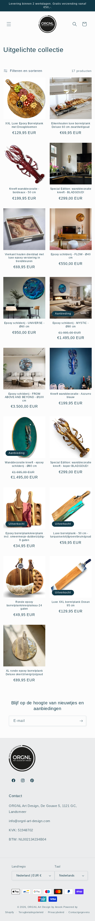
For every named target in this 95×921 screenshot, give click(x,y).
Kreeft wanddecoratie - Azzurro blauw (70, 395)
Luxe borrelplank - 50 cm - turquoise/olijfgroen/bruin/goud (70, 535)
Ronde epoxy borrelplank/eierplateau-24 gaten (24, 605)
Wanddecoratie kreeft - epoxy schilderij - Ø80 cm (24, 464)
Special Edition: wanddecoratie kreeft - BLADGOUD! (70, 190)
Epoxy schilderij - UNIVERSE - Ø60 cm (24, 324)
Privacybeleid (56, 912)
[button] (9, 24)
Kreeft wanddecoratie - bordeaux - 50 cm (24, 190)
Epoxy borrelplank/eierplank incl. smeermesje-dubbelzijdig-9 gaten (24, 537)
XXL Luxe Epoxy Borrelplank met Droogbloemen (24, 125)
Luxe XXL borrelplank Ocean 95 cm (71, 603)
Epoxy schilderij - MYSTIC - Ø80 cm (71, 324)
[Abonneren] (81, 721)
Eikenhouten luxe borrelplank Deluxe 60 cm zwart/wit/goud (70, 125)
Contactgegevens (79, 912)
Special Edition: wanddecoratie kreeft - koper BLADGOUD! (70, 464)
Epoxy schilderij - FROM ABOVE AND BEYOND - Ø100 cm (24, 397)
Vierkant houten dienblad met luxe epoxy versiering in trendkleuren (24, 258)
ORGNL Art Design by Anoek (45, 907)
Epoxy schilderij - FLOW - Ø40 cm (71, 256)
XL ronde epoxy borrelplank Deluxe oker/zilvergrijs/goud (24, 672)
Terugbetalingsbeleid (31, 912)
